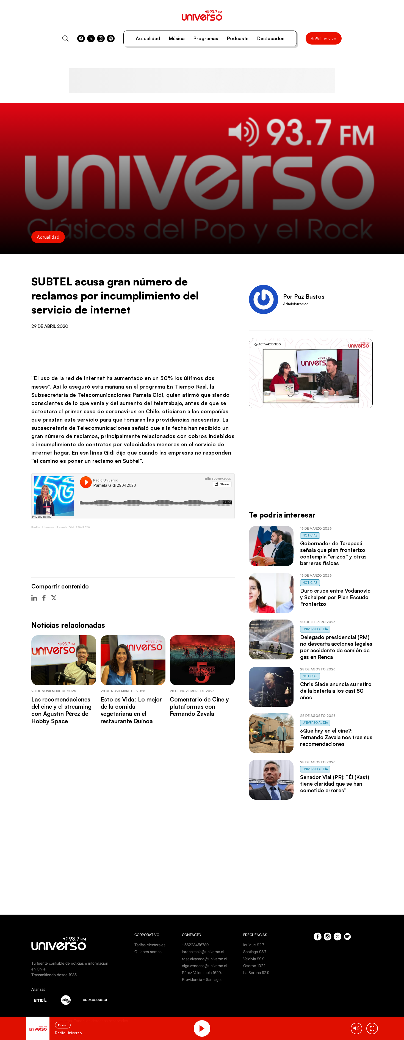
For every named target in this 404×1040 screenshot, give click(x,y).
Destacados (270, 38)
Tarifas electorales (149, 944)
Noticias (310, 535)
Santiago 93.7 (254, 951)
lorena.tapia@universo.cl (203, 951)
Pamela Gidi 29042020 (73, 527)
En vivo (63, 1025)
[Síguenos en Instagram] (101, 38)
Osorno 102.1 (254, 965)
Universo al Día (315, 629)
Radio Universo (42, 527)
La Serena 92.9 (256, 972)
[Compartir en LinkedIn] (34, 598)
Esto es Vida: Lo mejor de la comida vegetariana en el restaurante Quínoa (131, 710)
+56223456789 (195, 944)
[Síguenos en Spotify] (111, 38)
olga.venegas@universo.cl (204, 965)
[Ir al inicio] (202, 15)
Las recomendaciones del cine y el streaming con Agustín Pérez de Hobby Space (61, 710)
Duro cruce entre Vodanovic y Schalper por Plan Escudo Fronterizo (335, 597)
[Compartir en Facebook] (44, 598)
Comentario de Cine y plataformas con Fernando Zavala (199, 706)
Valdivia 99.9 (253, 958)
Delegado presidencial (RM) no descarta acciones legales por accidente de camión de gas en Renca (336, 647)
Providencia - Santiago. (202, 979)
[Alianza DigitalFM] (66, 1000)
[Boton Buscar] (65, 38)
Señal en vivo (323, 38)
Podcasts (237, 38)
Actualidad (148, 38)
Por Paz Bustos (303, 296)
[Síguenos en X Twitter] (91, 38)
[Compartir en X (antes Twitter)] (54, 598)
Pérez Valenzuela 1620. (202, 972)
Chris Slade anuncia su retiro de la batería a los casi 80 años (336, 691)
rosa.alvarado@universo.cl (204, 958)
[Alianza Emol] (40, 999)
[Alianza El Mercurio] (95, 1000)
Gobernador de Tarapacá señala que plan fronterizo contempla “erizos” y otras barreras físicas (333, 553)
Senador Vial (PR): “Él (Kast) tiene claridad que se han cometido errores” (334, 784)
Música (177, 38)
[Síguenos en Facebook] (81, 38)
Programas (205, 38)
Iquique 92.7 (253, 944)
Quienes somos (148, 951)
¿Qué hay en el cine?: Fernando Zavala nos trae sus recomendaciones (336, 737)
